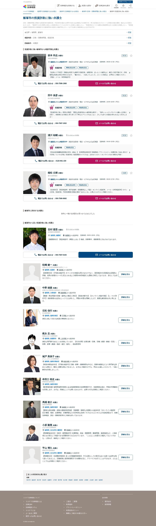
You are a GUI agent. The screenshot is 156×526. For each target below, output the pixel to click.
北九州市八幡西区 (56, 430)
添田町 (76, 480)
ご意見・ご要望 (71, 501)
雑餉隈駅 (63, 293)
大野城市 (53, 293)
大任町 (92, 480)
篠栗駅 (67, 235)
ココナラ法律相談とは (34, 501)
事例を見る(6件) (70, 185)
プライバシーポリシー (74, 507)
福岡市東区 (54, 316)
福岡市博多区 (54, 361)
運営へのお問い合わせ (34, 516)
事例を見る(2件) (70, 107)
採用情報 (108, 504)
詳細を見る (125, 274)
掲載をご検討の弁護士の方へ (76, 513)
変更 (129, 32)
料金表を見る (83, 67)
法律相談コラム (31, 507)
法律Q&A (29, 504)
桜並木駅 (66, 361)
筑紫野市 (53, 338)
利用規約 (69, 504)
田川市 (39, 480)
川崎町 (86, 480)
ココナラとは (30, 510)
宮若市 (44, 480)
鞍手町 (60, 480)
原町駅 (61, 270)
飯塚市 (53, 62)
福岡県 (53, 235)
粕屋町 (52, 270)
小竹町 (55, 480)
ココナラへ (28, 2)
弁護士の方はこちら (125, 2)
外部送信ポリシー (72, 510)
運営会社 (108, 501)
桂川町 (65, 480)
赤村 (96, 480)
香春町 (71, 480)
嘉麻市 (50, 480)
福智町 (101, 480)
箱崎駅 (64, 407)
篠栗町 (58, 235)
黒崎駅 (68, 430)
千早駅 (64, 316)
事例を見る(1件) (70, 67)
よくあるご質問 (31, 513)
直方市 (28, 480)
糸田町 (81, 480)
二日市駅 (63, 338)
